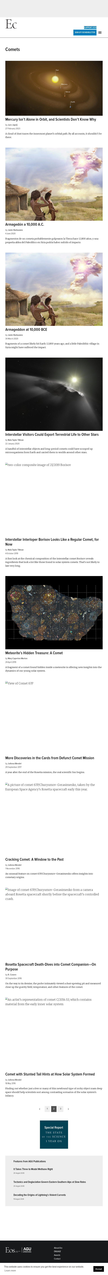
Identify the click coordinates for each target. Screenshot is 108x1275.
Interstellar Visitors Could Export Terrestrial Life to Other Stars (52, 434)
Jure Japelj (12, 124)
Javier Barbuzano (15, 230)
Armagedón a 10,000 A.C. (24, 224)
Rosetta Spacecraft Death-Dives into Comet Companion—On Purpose (50, 967)
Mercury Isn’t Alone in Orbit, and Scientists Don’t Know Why (50, 119)
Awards (57, 1255)
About (58, 1247)
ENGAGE (57, 1251)
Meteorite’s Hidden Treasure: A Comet (34, 653)
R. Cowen (12, 974)
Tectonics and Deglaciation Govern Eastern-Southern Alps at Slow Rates (50, 1182)
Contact (57, 1258)
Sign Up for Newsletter (85, 32)
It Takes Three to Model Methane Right (33, 1169)
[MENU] (100, 32)
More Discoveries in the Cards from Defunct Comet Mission (49, 758)
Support (90, 27)
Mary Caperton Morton (17, 658)
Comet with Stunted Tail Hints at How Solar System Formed (50, 1074)
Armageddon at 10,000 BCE (26, 329)
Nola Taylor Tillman (16, 440)
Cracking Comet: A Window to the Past (34, 859)
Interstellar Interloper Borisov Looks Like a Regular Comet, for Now (52, 542)
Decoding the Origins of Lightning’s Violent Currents (40, 1195)
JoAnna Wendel (14, 763)
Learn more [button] (10, 1270)
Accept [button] (98, 1269)
